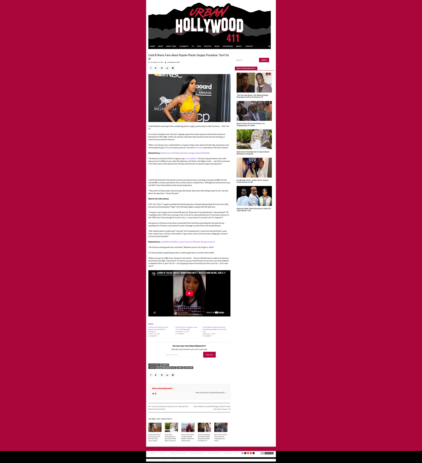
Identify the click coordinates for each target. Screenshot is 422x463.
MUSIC (217, 46)
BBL (158, 367)
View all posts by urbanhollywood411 (211, 392)
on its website (190, 158)
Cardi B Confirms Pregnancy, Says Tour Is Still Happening (186, 328)
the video (199, 147)
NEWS (160, 46)
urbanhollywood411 (173, 62)
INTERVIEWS (228, 46)
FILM (199, 46)
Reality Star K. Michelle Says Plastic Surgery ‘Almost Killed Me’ (185, 153)
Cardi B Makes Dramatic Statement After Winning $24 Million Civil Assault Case (214, 329)
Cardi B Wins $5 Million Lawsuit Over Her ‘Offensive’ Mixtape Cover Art (188, 242)
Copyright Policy (231, 453)
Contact (163, 453)
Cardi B (180, 367)
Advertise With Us (178, 453)
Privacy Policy (214, 453)
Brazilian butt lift (168, 367)
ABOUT (239, 46)
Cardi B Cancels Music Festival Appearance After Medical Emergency (158, 329)
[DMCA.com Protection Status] (267, 453)
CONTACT (249, 46)
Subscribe (209, 355)
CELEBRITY (184, 46)
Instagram (188, 367)
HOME (152, 46)
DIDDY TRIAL (171, 46)
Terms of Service (197, 453)
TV (193, 46)
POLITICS (207, 46)
